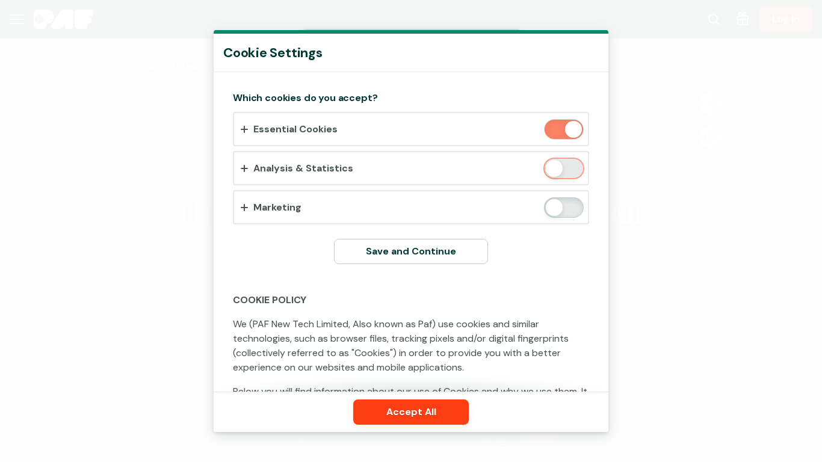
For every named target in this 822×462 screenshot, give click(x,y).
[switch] (572, 130)
